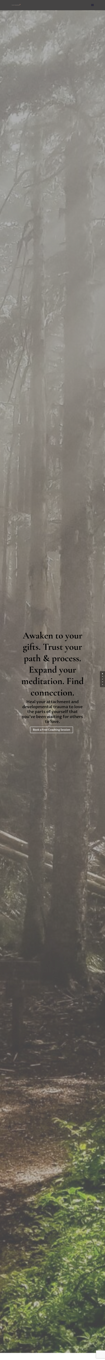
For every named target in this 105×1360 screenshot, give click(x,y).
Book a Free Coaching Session (51, 730)
